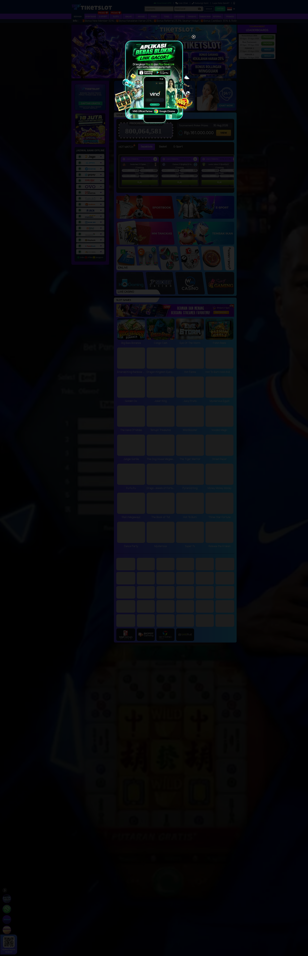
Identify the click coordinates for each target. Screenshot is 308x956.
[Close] (193, 37)
